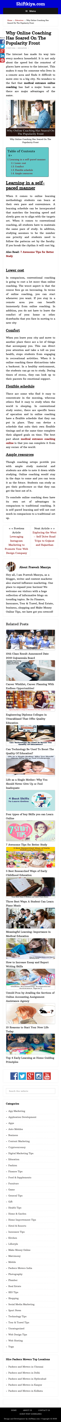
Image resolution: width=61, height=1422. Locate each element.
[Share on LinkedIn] (2, 57)
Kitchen (12, 1237)
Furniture (13, 1183)
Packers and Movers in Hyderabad (27, 1378)
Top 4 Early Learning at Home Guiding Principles (30, 1060)
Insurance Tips (16, 1231)
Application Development (22, 1117)
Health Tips (14, 1207)
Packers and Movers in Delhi (24, 1372)
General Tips (15, 1195)
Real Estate (14, 1286)
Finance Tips (15, 1171)
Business (13, 1135)
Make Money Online (19, 1250)
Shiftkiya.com (30, 3)
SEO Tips (13, 1292)
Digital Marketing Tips (20, 1153)
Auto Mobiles (15, 1129)
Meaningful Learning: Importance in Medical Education (28, 934)
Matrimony (14, 1256)
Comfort (19, 166)
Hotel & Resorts (17, 1225)
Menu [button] (32, 11)
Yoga (11, 1346)
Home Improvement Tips (22, 1219)
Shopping (13, 1298)
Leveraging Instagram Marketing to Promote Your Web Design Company (16, 545)
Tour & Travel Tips (18, 1322)
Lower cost (20, 163)
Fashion (12, 1165)
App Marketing (16, 1111)
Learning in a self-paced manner (28, 159)
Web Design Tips (17, 1334)
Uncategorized (16, 1328)
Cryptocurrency (17, 1147)
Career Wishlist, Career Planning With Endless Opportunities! (30, 686)
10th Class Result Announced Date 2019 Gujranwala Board (27, 655)
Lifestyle (13, 1243)
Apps (11, 1123)
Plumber (13, 1280)
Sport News (14, 1310)
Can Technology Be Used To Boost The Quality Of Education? (30, 751)
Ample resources (23, 173)
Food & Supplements (19, 1177)
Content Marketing (19, 1141)
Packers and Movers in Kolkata (25, 1390)
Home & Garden (17, 1213)
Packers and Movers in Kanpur (25, 1384)
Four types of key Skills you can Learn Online (29, 816)
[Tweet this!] (2, 47)
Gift (10, 1201)
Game (11, 1189)
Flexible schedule (24, 170)
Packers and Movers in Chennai (25, 1366)
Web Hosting (15, 1340)
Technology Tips (17, 1316)
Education (22, 48)
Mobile (12, 1262)
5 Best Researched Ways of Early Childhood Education (26, 873)
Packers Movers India (20, 1268)
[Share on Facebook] (2, 43)
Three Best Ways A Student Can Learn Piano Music (30, 903)
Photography (15, 1274)
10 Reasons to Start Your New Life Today (27, 1029)
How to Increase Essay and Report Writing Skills (27, 964)
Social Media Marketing (21, 1304)
